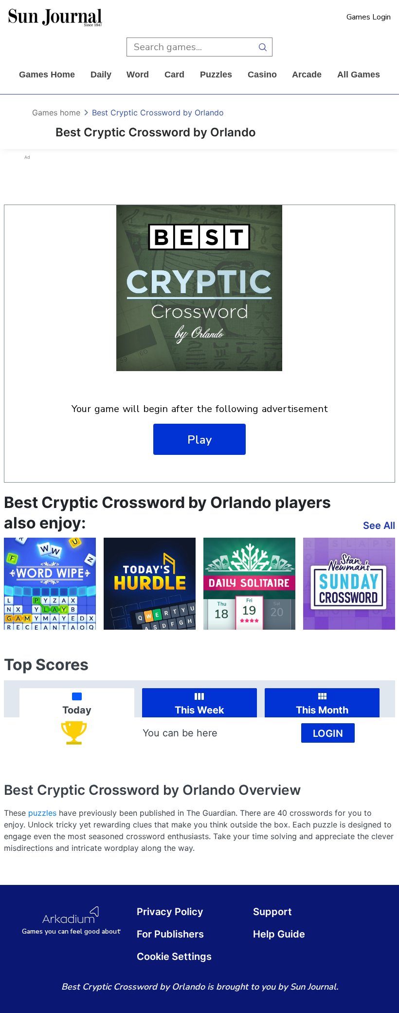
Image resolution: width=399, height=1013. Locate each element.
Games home (47, 74)
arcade (307, 74)
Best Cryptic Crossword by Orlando (158, 112)
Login (328, 733)
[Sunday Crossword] (349, 584)
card (174, 74)
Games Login (368, 17)
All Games (358, 74)
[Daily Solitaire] (249, 584)
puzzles (216, 74)
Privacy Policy (170, 912)
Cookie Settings (174, 956)
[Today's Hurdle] (150, 584)
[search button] (263, 47)
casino (262, 74)
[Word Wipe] (50, 584)
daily (101, 74)
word (138, 74)
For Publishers (170, 934)
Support (272, 912)
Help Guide (279, 934)
